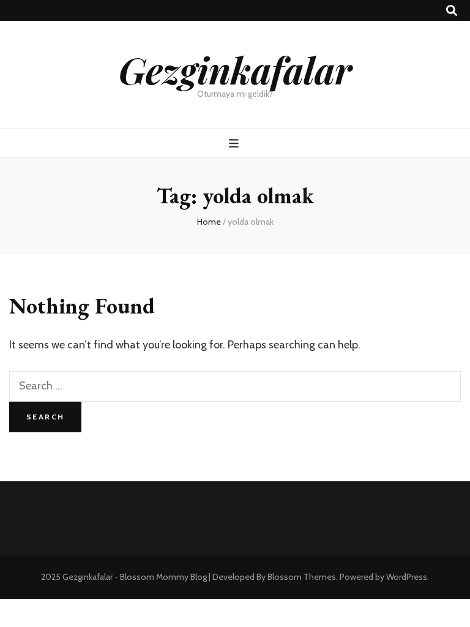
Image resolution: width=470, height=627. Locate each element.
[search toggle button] (451, 11)
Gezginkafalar (235, 69)
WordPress (406, 576)
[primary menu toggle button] (235, 143)
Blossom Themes (301, 576)
